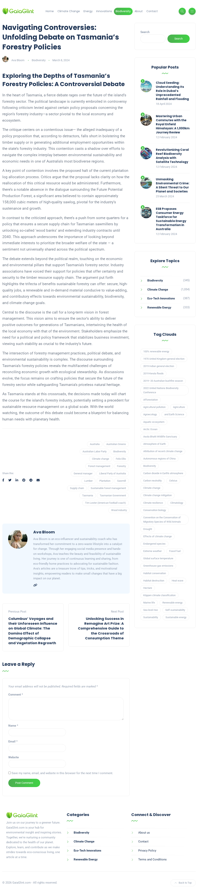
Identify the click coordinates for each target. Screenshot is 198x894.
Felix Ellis (121, 458)
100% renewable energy (156, 351)
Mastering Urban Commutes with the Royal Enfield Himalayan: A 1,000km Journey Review (172, 124)
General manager (83, 473)
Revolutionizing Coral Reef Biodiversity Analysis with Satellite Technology (172, 156)
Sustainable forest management (108, 488)
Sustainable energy (176, 617)
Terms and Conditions (152, 859)
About (139, 11)
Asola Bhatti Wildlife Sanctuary (160, 436)
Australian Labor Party (95, 451)
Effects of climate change (157, 536)
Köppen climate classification (159, 595)
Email (13, 741)
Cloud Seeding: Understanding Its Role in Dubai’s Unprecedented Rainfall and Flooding (172, 91)
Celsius (173, 480)
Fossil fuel (175, 551)
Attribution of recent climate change (162, 451)
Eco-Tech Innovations (161, 298)
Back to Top (185, 882)
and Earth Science (174, 414)
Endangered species (154, 543)
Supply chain (77, 488)
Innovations (104, 11)
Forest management (99, 466)
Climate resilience (153, 502)
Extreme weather (152, 551)
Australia (95, 444)
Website (13, 757)
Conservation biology (154, 510)
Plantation (104, 480)
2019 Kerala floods (153, 373)
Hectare (147, 587)
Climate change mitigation (157, 495)
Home (50, 11)
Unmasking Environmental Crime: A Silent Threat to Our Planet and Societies (172, 185)
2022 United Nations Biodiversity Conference (160, 390)
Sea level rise (150, 609)
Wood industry (119, 510)
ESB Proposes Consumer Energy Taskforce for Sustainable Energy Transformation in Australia (171, 219)
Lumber (88, 480)
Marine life (149, 602)
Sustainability (150, 617)
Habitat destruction (153, 580)
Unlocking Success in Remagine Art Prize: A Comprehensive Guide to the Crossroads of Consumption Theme (101, 628)
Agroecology (150, 414)
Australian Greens (116, 444)
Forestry (121, 466)
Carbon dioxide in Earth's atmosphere (163, 473)
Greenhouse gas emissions (158, 565)
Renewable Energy (159, 307)
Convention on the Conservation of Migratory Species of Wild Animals (162, 519)
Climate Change (68, 11)
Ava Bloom (17, 60)
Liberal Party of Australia (112, 473)
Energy (88, 11)
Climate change (100, 458)
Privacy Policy (147, 850)
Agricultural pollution (154, 407)
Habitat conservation (154, 573)
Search (144, 32)
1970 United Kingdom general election (163, 358)
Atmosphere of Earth (154, 443)
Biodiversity (123, 11)
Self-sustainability (175, 609)
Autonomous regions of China (159, 458)
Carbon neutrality (152, 480)
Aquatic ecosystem (153, 421)
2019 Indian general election (158, 366)
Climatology (176, 502)
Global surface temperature (158, 558)
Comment (15, 694)
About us (144, 832)
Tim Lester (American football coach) (105, 502)
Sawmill (121, 480)
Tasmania (87, 495)
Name (13, 725)
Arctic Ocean (150, 429)
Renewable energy (172, 602)
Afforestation (150, 399)
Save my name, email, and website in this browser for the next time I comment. (62, 773)
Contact (152, 11)
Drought (147, 529)
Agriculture (179, 407)
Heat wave (177, 580)
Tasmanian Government (113, 495)
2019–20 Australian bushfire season (163, 380)
